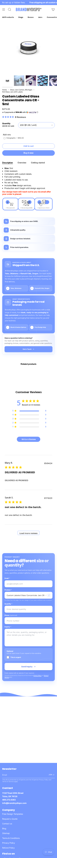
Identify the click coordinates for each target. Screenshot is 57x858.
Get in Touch (27, 349)
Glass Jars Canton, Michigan (21, 90)
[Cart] (53, 9)
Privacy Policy (37, 675)
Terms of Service (8, 781)
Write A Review (29, 439)
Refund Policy (8, 848)
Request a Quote (9, 819)
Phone (11, 615)
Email (7, 578)
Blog (4, 828)
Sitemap (6, 833)
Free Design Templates (12, 814)
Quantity (8, 604)
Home (4, 90)
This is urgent (15, 657)
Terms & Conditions (11, 838)
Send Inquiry (27, 666)
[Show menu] (3, 9)
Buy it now (28, 153)
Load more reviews (28, 533)
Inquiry (8, 627)
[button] (28, 112)
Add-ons (7, 134)
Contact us (7, 823)
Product (8, 590)
